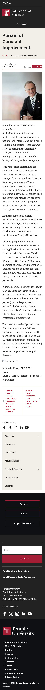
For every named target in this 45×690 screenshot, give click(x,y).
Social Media (11, 658)
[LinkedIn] (21, 427)
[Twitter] (10, 427)
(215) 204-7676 (10, 606)
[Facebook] (4, 427)
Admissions (10, 452)
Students (9, 486)
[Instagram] (16, 427)
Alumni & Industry (12, 461)
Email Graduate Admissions (15, 571)
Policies (9, 654)
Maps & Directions (14, 646)
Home (4, 55)
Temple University (6, 3)
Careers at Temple (14, 673)
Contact (9, 650)
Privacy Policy (12, 677)
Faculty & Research (13, 469)
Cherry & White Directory (15, 642)
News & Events (11, 477)
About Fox (9, 436)
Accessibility (11, 669)
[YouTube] (27, 427)
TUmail (8, 665)
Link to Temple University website (18, 632)
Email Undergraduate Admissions (18, 577)
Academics (10, 444)
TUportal (9, 661)
